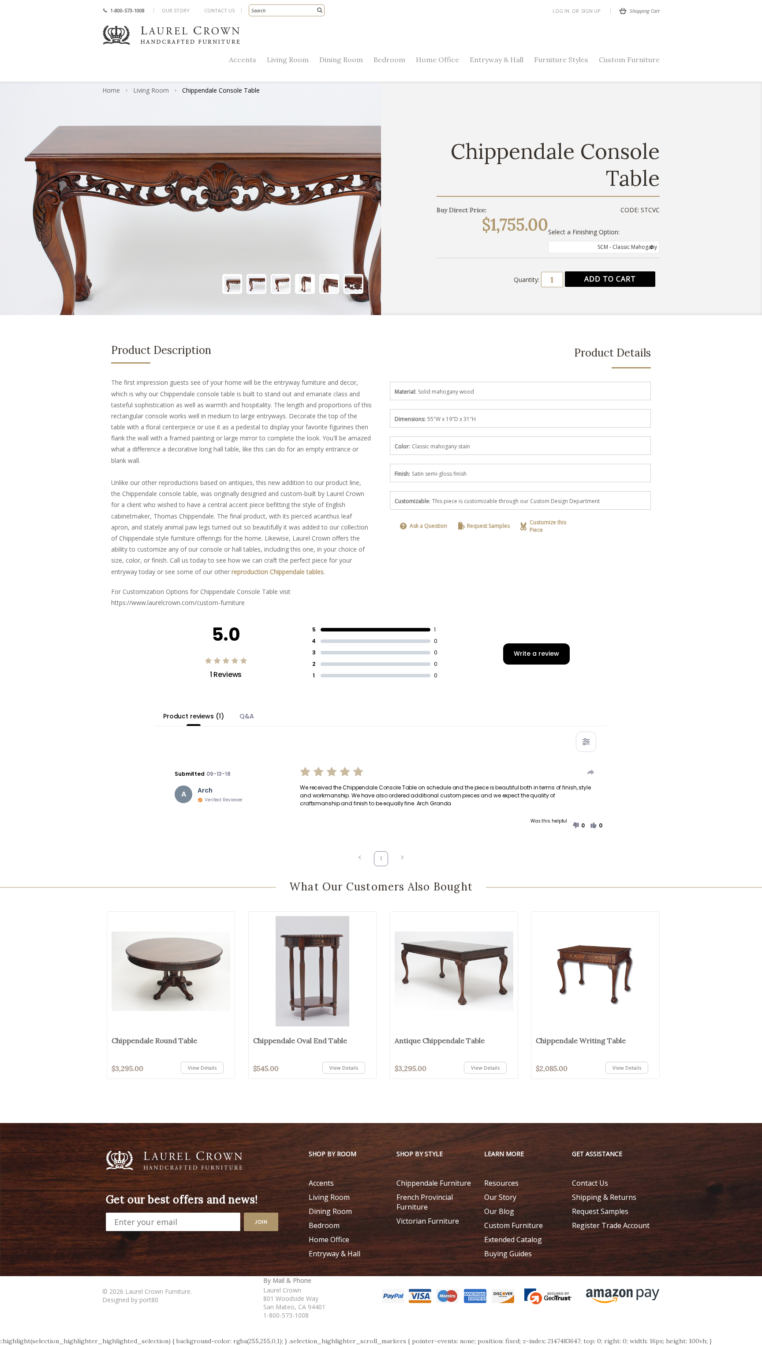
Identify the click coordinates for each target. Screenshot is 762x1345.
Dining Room (341, 59)
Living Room (288, 59)
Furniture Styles (561, 59)
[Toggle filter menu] (586, 742)
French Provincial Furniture (424, 1202)
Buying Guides (508, 1254)
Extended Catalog (513, 1239)
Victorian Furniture (427, 1221)
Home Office (437, 59)
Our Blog (499, 1211)
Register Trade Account (611, 1225)
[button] (578, 826)
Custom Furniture (629, 59)
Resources (501, 1183)
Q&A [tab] (246, 716)
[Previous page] (360, 858)
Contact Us (219, 10)
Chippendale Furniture (433, 1183)
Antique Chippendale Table (440, 1040)
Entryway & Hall (496, 59)
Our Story (176, 10)
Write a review (536, 653)
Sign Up (591, 11)
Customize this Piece (548, 525)
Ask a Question (428, 526)
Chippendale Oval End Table (300, 1040)
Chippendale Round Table (154, 1040)
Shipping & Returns (604, 1197)
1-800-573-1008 (127, 10)
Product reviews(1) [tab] (193, 716)
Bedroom (389, 59)
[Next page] (402, 858)
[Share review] (591, 772)
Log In (561, 11)
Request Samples (488, 526)
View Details (202, 1067)
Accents (242, 59)
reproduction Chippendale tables (278, 571)
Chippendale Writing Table (581, 1040)
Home (111, 90)
